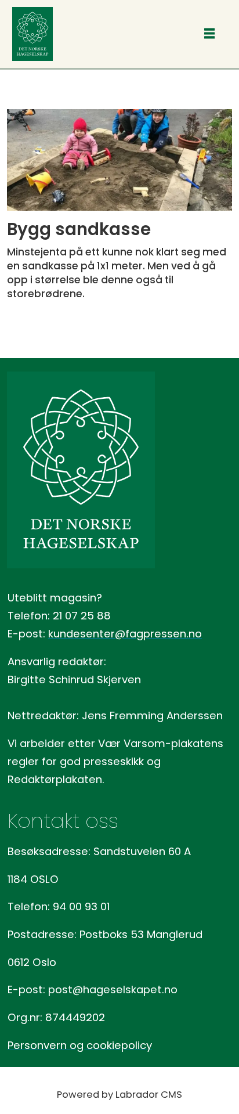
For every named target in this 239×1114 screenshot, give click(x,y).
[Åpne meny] (209, 34)
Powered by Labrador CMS (119, 1094)
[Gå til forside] (32, 34)
